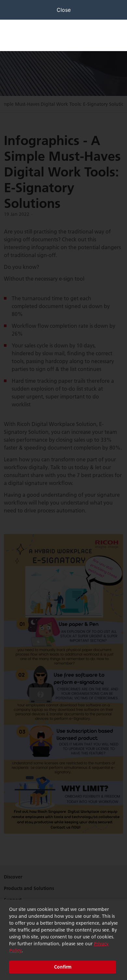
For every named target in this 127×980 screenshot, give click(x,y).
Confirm (62, 967)
